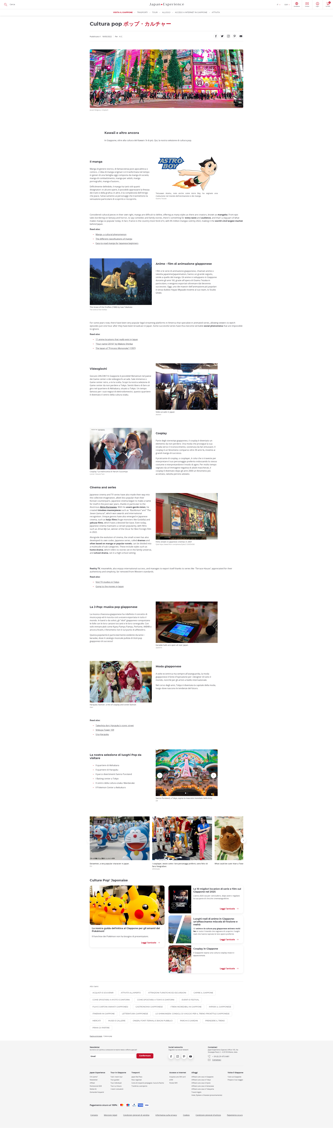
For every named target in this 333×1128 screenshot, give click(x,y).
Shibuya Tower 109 (105, 729)
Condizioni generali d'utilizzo (208, 1115)
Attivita (216, 12)
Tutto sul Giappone (234, 1077)
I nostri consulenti (117, 1089)
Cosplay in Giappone (205, 949)
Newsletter (94, 1080)
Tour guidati (115, 1080)
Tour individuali (116, 1083)
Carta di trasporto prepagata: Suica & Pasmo (148, 1083)
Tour (155, 12)
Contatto (94, 1115)
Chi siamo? (94, 1077)
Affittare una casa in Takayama (202, 1089)
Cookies (186, 1115)
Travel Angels (196, 1092)
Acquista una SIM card (177, 1077)
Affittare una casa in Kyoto (200, 1083)
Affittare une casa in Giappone (202, 1077)
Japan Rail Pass (137, 1077)
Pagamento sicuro (235, 1115)
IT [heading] (277, 5)
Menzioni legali (110, 1115)
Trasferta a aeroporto (139, 1086)
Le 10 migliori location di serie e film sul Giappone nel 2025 (217, 890)
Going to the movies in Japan (110, 586)
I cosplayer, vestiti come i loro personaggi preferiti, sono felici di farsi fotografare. (180, 866)
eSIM (171, 1080)
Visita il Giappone (123, 12)
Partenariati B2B (96, 1086)
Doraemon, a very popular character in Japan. (109, 864)
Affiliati (92, 1083)
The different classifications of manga (114, 238)
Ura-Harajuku (102, 734)
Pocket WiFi (173, 1083)
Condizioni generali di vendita (136, 1115)
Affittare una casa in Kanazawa (202, 1086)
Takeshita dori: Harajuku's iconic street (115, 725)
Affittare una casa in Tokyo (201, 1080)
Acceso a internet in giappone (191, 12)
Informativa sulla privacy (166, 1115)
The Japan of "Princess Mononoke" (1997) (116, 348)
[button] (185, 793)
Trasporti (142, 12)
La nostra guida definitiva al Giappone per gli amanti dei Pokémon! (126, 929)
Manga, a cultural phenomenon (111, 234)
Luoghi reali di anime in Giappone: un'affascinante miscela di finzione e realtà (215, 922)
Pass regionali (137, 1080)
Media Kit (93, 1089)
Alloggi (166, 12)
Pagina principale (96, 1036)
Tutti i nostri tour (117, 1077)
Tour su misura (116, 1086)
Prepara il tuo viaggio (235, 1080)
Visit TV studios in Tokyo (107, 582)
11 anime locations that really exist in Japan (117, 339)
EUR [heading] (286, 5)
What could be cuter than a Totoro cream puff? (235, 863)
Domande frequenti (97, 1092)
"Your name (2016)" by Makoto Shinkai (114, 343)
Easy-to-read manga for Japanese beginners (117, 243)
